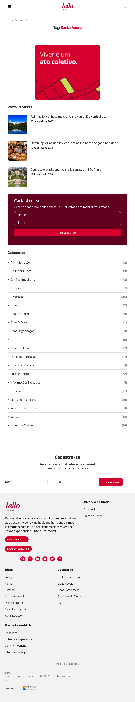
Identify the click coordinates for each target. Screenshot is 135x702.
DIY (68, 339)
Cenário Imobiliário (68, 279)
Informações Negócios (68, 382)
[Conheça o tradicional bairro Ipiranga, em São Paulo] (17, 177)
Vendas (68, 416)
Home (10, 20)
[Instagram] (30, 558)
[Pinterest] (52, 558)
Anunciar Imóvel (68, 271)
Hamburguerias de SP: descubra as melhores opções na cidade (74, 143)
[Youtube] (44, 558)
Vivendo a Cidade (68, 425)
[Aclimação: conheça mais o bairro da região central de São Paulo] (17, 124)
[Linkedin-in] (37, 558)
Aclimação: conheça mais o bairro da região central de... (69, 116)
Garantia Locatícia (68, 365)
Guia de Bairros (68, 374)
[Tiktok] (59, 558)
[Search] (126, 7)
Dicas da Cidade (68, 314)
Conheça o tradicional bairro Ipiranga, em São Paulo (66, 169)
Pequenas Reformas (68, 408)
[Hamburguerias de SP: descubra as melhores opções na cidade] (17, 151)
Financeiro (11, 632)
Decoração (68, 297)
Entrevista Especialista (18, 639)
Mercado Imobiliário (68, 399)
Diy (59, 602)
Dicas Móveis (68, 322)
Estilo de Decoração (68, 356)
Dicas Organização (68, 331)
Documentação (68, 348)
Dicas (68, 305)
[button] (17, 539)
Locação (68, 391)
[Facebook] (22, 558)
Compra (68, 288)
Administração (68, 262)
